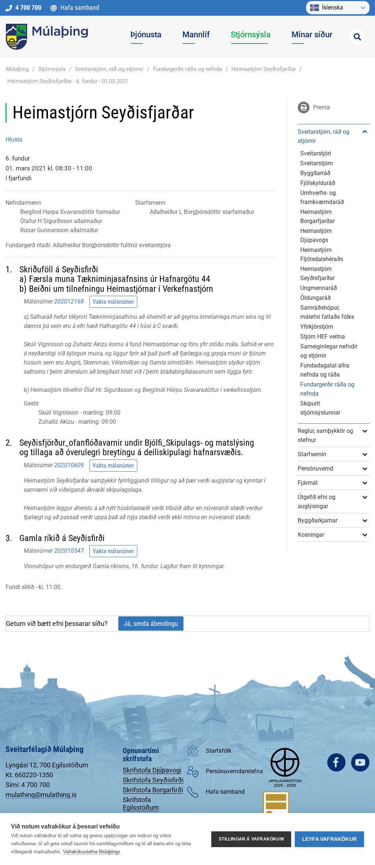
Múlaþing (17, 69)
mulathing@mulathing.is (41, 794)
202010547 (69, 550)
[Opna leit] (357, 37)
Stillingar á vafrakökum (251, 839)
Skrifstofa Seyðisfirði (153, 780)
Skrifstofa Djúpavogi (152, 770)
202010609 (69, 465)
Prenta (320, 107)
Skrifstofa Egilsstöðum (141, 803)
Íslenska (332, 7)
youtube (360, 762)
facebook (336, 762)
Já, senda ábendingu (151, 623)
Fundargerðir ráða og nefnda (187, 69)
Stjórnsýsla (52, 69)
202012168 (69, 301)
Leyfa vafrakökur (329, 839)
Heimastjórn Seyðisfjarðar (263, 69)
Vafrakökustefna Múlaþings (91, 851)
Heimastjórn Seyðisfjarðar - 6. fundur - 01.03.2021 (67, 81)
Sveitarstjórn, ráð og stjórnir (109, 69)
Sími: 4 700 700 (27, 785)
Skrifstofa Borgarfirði (153, 790)
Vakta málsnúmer (113, 301)
